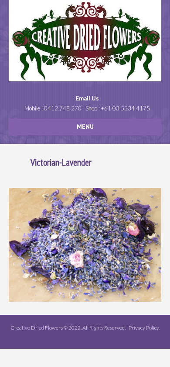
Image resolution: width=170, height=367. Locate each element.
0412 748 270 (63, 108)
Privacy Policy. (144, 327)
